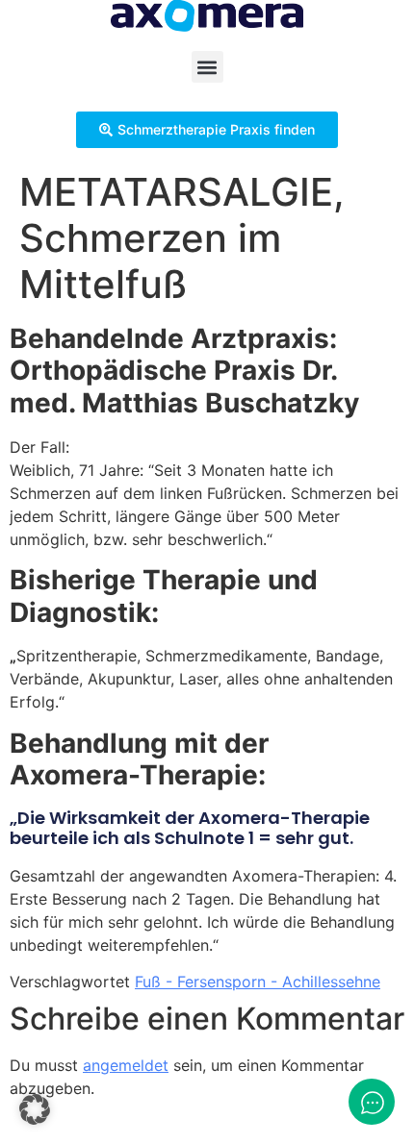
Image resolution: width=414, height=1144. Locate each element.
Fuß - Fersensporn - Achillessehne (257, 981)
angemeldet (125, 1065)
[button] (207, 67)
